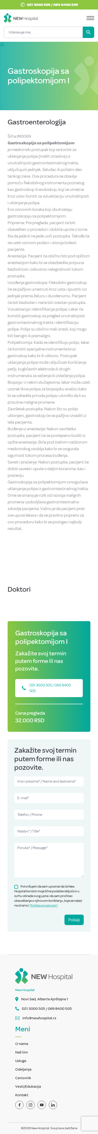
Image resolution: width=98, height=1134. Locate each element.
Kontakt (21, 1095)
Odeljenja (23, 1069)
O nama (21, 1043)
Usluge (20, 1060)
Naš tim (21, 1052)
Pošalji (74, 919)
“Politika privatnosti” (43, 905)
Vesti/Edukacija (28, 1086)
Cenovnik (23, 1078)
